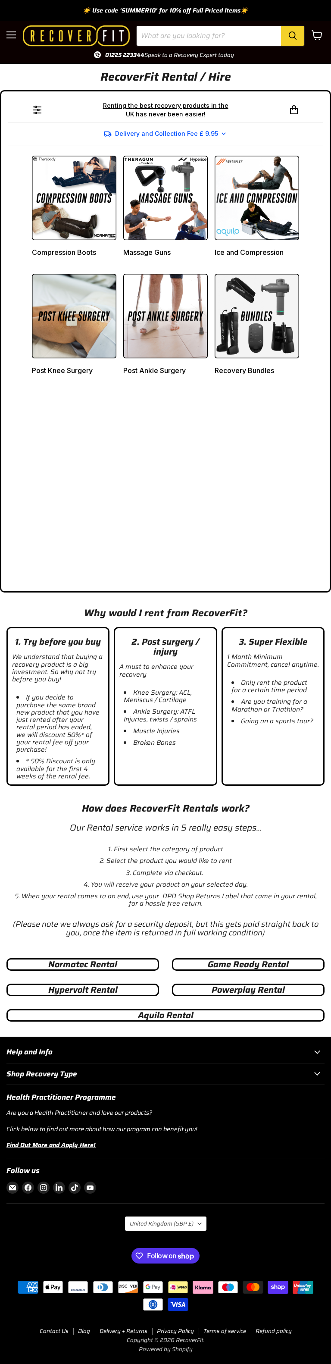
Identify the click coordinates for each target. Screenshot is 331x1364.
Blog (84, 1331)
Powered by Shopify (166, 1349)
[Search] (292, 36)
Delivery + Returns (123, 1331)
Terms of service (224, 1331)
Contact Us (54, 1331)
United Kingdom (162, 1223)
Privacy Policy (175, 1331)
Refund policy (274, 1331)
